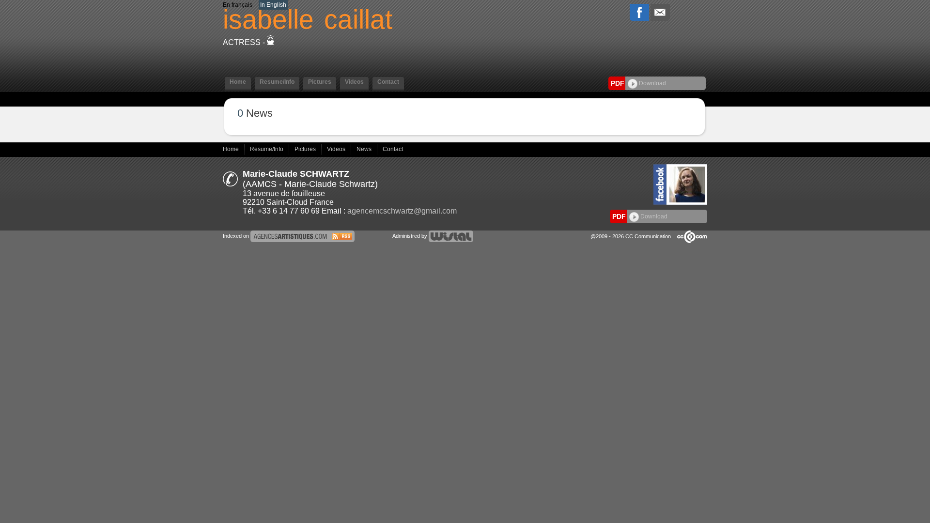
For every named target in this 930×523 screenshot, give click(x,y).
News (364, 149)
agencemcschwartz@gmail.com (402, 211)
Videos (337, 149)
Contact (393, 149)
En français (237, 4)
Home (231, 149)
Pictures (305, 149)
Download (651, 83)
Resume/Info (267, 149)
